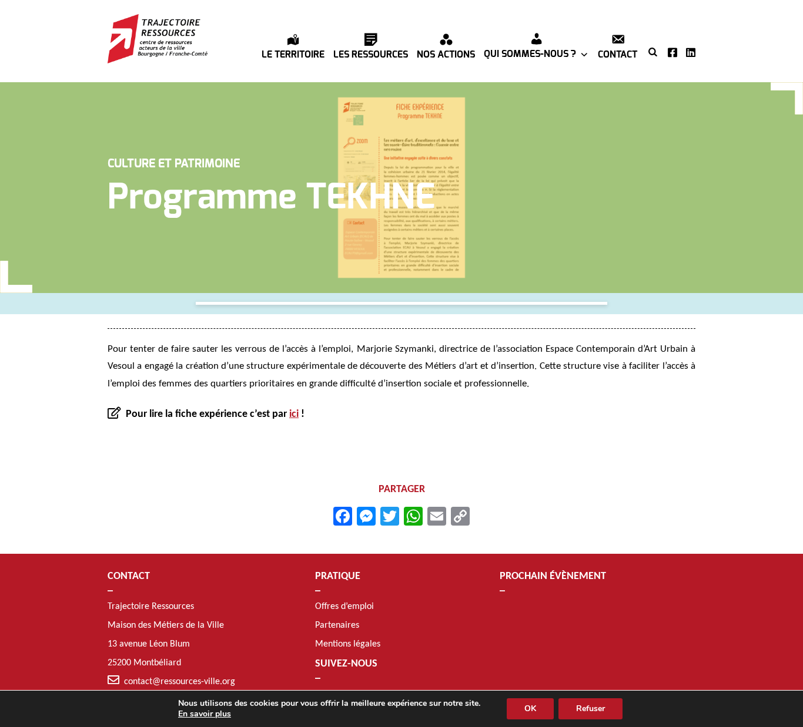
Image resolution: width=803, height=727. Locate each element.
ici (294, 414)
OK (530, 708)
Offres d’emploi (344, 606)
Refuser (590, 708)
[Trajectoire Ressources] (158, 38)
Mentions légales (347, 644)
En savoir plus (204, 714)
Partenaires (337, 625)
